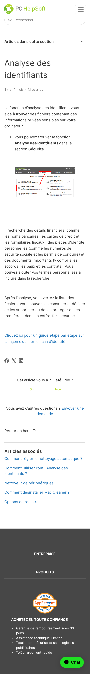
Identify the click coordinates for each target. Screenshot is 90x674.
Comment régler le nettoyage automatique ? (43, 458)
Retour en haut (18, 430)
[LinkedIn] (21, 360)
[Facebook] (6, 360)
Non (58, 389)
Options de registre (21, 501)
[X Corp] (14, 360)
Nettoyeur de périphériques (29, 483)
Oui (32, 389)
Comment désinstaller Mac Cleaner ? (37, 492)
